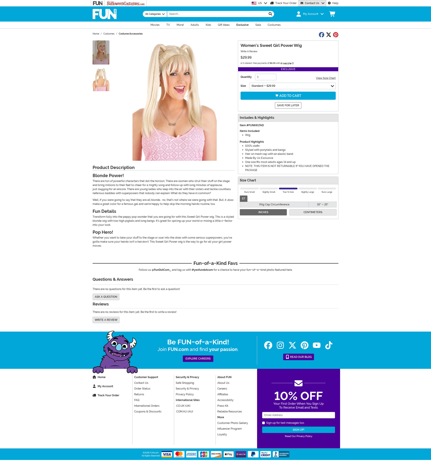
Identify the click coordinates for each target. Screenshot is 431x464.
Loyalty (222, 434)
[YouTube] (317, 345)
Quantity (246, 77)
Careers (222, 388)
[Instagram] (280, 345)
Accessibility (225, 400)
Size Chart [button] (248, 180)
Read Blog (300, 357)
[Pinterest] (305, 345)
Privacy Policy (185, 394)
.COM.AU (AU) (184, 411)
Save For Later (288, 105)
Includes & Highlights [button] (257, 118)
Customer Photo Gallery (232, 423)
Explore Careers (198, 358)
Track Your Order (286, 3)
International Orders (146, 405)
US (260, 3)
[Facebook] (268, 345)
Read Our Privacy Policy (298, 436)
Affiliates (222, 394)
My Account (105, 386)
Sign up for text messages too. (285, 422)
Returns (139, 394)
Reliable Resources (229, 411)
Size (243, 85)
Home (102, 377)
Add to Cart (290, 96)
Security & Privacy (187, 388)
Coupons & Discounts (147, 411)
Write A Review (249, 51)
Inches (263, 212)
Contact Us (312, 3)
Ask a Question (106, 296)
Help (335, 3)
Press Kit (222, 405)
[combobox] (217, 14)
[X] (292, 345)
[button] (309, 14)
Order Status (142, 388)
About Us (223, 382)
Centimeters (313, 212)
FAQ (136, 400)
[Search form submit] (270, 14)
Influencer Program (229, 428)
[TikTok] (329, 345)
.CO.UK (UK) (183, 405)
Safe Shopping (185, 382)
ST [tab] (243, 198)
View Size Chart (326, 78)
